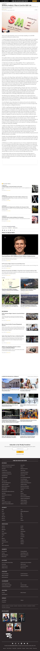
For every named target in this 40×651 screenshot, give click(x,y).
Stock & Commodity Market (25, 496)
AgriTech (3, 526)
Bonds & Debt (4, 551)
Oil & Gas (22, 489)
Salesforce (3, 520)
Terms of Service (9, 648)
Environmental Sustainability (25, 477)
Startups (3, 496)
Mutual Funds (4, 556)
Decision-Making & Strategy (6, 584)
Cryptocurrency (4, 470)
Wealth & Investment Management (7, 503)
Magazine (8, 607)
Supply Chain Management (25, 498)
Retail (21, 491)
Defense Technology (24, 473)
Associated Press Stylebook (11, 226)
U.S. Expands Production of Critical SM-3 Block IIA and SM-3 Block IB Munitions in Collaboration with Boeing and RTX (29, 306)
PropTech (22, 540)
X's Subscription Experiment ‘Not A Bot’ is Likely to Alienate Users (15, 196)
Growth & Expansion (24, 573)
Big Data (3, 527)
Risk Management (5, 577)
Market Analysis (23, 592)
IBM (21, 513)
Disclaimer (23, 648)
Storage (3, 498)
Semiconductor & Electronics (7, 494)
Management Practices (24, 586)
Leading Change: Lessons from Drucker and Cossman (12, 186)
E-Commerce (23, 475)
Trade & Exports (23, 556)
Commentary (4, 600)
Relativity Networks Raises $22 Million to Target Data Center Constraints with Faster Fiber (19, 270)
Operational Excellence (24, 575)
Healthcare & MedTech (24, 480)
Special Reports (4, 594)
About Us (4, 648)
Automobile (23, 465)
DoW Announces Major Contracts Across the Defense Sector (13, 263)
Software (22, 543)
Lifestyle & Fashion (24, 484)
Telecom (3, 500)
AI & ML (22, 526)
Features (4, 607)
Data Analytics (4, 533)
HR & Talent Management (6, 482)
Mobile (22, 538)
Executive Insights (24, 584)
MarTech (3, 538)
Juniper (3, 514)
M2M (21, 514)
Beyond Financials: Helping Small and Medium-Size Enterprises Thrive (15, 207)
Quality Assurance (5, 541)
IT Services (22, 536)
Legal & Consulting (5, 484)
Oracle (22, 516)
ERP (2, 479)
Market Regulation (5, 554)
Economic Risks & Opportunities (7, 562)
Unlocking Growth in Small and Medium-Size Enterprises (13, 217)
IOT (2, 536)
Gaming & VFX (4, 480)
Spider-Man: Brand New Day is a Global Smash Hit (13, 336)
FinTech (3, 534)
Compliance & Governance (6, 472)
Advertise (30, 648)
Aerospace (4, 468)
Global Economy (5, 566)
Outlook (22, 600)
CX (21, 583)
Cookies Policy (19, 648)
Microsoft (3, 516)
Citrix (3, 511)
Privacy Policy (14, 648)
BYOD (3, 509)
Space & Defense (24, 494)
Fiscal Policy (4, 564)
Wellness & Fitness (24, 503)
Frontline (3, 592)
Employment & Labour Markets (26, 562)
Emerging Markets (24, 551)
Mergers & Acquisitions (24, 554)
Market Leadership (5, 575)
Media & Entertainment (6, 486)
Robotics (22, 493)
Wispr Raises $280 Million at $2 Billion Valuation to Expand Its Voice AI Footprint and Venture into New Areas (10, 290)
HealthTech (22, 534)
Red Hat (3, 518)
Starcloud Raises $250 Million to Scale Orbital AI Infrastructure (18, 256)
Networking (4, 540)
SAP (2, 543)
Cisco (21, 509)
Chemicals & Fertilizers (24, 472)
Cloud (3, 531)
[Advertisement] (20, 174)
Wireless (22, 520)
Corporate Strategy (5, 573)
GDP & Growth (23, 564)
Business (5, 311)
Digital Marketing (5, 475)
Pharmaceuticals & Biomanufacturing (8, 491)
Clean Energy (23, 470)
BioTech (22, 527)
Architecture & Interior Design (7, 466)
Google (3, 513)
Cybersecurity (23, 531)
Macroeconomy (23, 567)
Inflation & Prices (5, 567)
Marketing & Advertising (25, 486)
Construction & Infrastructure (7, 473)
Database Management (25, 511)
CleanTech (22, 529)
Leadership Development (6, 586)
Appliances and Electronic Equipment (8, 465)
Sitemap (27, 648)
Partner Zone (35, 648)
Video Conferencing (5, 545)
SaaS (21, 518)
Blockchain (4, 529)
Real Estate (4, 493)
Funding (3, 553)
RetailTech (22, 541)
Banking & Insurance (24, 468)
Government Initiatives (24, 566)
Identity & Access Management (26, 482)
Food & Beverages (24, 479)
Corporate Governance (6, 583)
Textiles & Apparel (24, 500)
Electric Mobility (4, 477)
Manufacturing (4, 489)
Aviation (22, 466)
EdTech (22, 533)
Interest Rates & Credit (24, 553)
